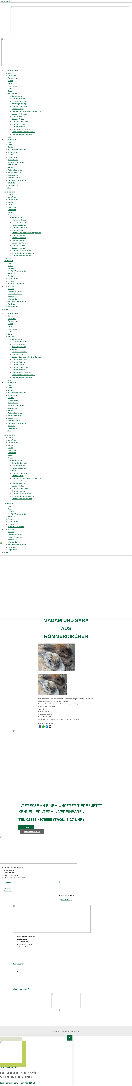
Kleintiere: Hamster (18, 124)
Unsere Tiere (11, 139)
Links (9, 137)
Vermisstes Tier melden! (16, 162)
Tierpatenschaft (13, 428)
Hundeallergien (17, 96)
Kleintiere (11, 147)
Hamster (14, 349)
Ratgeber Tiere (13, 93)
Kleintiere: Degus (17, 109)
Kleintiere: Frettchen (18, 119)
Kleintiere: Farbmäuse (19, 114)
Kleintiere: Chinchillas (19, 106)
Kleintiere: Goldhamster (20, 121)
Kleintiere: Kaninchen (19, 127)
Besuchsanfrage (13, 152)
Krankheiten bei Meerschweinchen (23, 132)
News (9, 188)
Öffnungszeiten (13, 78)
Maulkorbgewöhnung (19, 104)
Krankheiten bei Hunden (20, 101)
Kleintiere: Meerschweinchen (22, 129)
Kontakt (10, 83)
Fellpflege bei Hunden (19, 98)
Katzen (10, 144)
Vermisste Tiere (13, 160)
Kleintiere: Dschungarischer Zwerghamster (26, 111)
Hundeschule (12, 86)
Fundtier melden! (13, 157)
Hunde (10, 142)
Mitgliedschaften (13, 175)
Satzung (10, 91)
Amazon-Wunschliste (15, 172)
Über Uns (11, 73)
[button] (40, 726)
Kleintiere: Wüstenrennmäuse (22, 134)
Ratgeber (11, 336)
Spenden (11, 167)
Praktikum (11, 183)
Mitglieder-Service (14, 178)
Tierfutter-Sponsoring (15, 170)
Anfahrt (10, 81)
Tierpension (12, 88)
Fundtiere (11, 155)
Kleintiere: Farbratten (19, 116)
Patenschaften (13, 185)
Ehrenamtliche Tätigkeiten (17, 180)
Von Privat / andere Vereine (17, 150)
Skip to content (5, 1)
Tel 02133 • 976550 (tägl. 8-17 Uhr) (51, 819)
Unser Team (12, 76)
